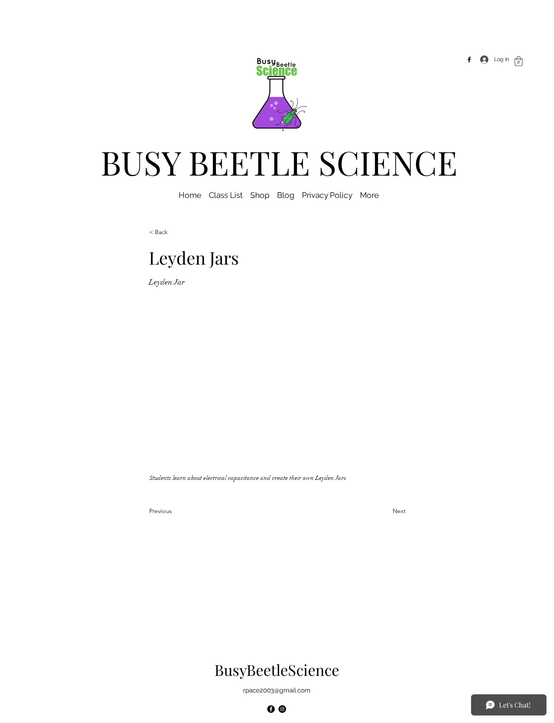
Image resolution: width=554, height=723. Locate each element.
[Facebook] (469, 59)
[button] (518, 61)
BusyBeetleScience (276, 670)
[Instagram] (282, 709)
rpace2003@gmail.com (277, 690)
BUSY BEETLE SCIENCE (279, 162)
